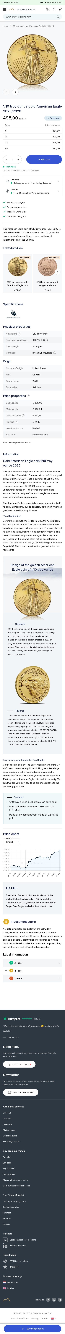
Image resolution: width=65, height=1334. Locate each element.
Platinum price (9, 1130)
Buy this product (35, 1328)
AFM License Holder (19, 1261)
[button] (6, 92)
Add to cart (44, 159)
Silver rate (7, 1124)
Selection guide (10, 1136)
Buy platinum (8, 1168)
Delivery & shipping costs (14, 1201)
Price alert (54, 118)
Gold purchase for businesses (16, 1186)
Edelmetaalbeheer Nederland (23, 1240)
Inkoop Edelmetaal (18, 1245)
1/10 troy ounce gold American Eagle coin (17, 284)
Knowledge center (11, 1141)
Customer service (11, 1207)
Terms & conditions (20, 1318)
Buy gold (7, 1163)
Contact (6, 1224)
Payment (7, 1213)
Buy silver (7, 1157)
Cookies (45, 1318)
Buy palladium (9, 1174)
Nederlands (12, 1282)
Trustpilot (14, 1267)
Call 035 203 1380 (20, 1064)
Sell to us (7, 1113)
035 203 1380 (57, 2)
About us (7, 1218)
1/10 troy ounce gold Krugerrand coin (47, 284)
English (10, 1288)
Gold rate (7, 1118)
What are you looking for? (18, 17)
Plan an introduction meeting (15, 1180)
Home (5, 26)
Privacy (34, 1318)
